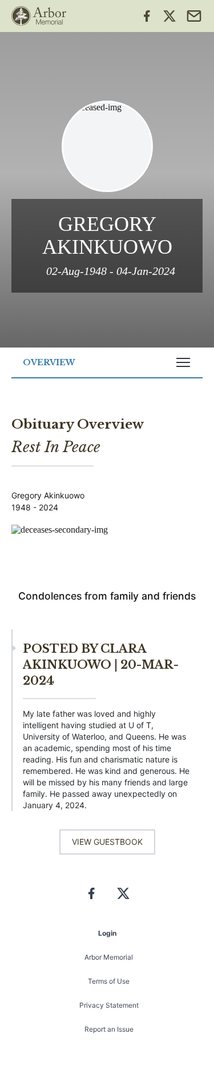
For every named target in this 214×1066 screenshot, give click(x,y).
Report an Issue (109, 1029)
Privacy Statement (109, 1005)
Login (107, 933)
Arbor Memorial (108, 957)
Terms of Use (109, 981)
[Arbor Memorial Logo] (38, 16)
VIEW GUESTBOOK (107, 842)
